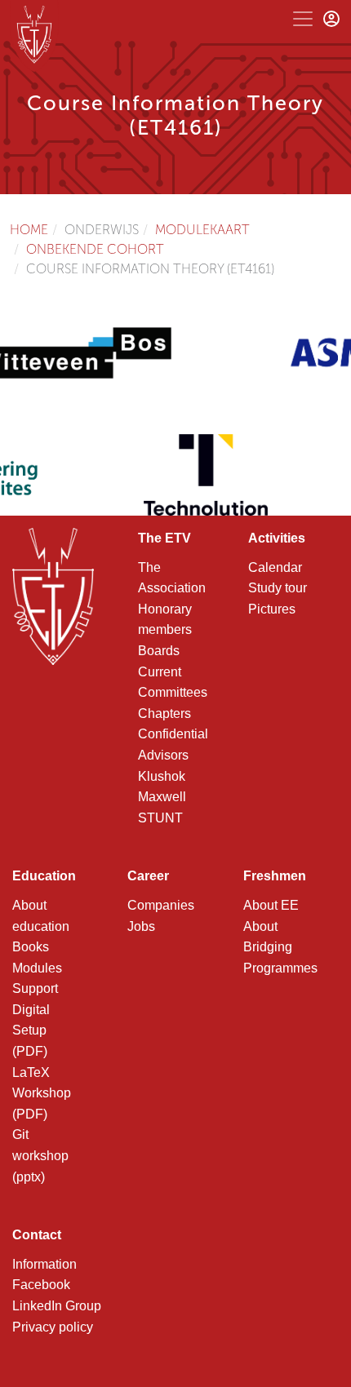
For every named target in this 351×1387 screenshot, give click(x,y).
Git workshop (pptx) (40, 1155)
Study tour (277, 588)
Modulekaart (202, 229)
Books (30, 947)
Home (29, 229)
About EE (271, 905)
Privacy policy (52, 1327)
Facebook (41, 1285)
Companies (160, 905)
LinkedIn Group (56, 1306)
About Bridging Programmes (280, 947)
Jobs (141, 926)
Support (35, 988)
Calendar (275, 567)
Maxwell (162, 797)
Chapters (164, 713)
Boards (159, 651)
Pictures (271, 609)
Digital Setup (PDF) (31, 1030)
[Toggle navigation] (303, 19)
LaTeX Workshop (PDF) (41, 1093)
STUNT (160, 818)
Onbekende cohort (95, 249)
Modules (37, 968)
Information (44, 1264)
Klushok (161, 776)
